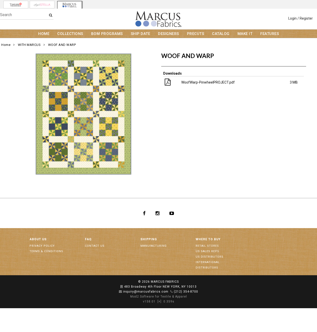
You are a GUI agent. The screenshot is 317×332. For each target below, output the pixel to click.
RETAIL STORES (207, 245)
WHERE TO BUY (208, 239)
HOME (43, 33)
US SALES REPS (207, 251)
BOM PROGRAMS (107, 33)
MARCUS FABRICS (165, 281)
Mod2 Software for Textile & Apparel (158, 296)
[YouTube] (171, 213)
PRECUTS (195, 33)
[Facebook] (144, 213)
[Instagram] (157, 213)
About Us (38, 239)
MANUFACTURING (153, 245)
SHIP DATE (140, 33)
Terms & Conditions (46, 251)
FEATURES (269, 33)
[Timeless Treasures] (15, 4)
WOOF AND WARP (62, 45)
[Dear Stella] (42, 4)
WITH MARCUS (29, 45)
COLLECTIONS (70, 33)
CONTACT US (95, 245)
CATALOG (221, 33)
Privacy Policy (42, 245)
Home (5, 45)
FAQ (88, 239)
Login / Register (300, 18)
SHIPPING (148, 239)
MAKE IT (245, 33)
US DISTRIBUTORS (209, 256)
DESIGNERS (168, 33)
